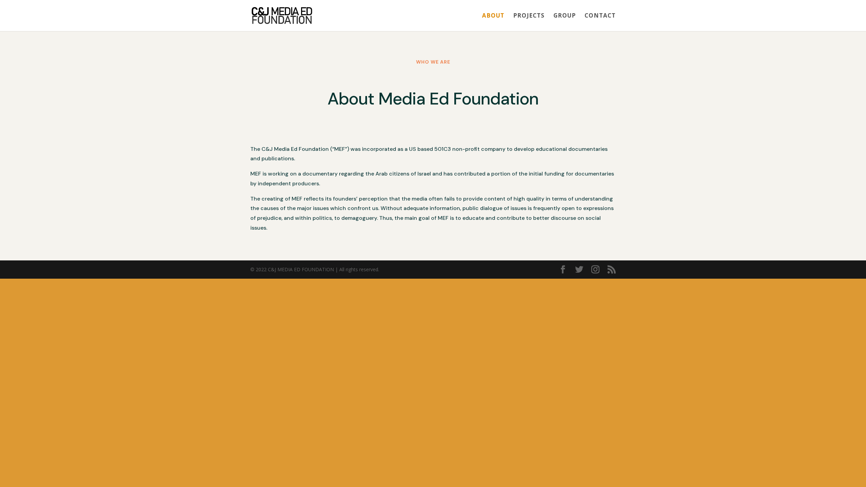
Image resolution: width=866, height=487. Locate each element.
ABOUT (493, 16)
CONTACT (600, 16)
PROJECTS (529, 16)
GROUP (564, 16)
